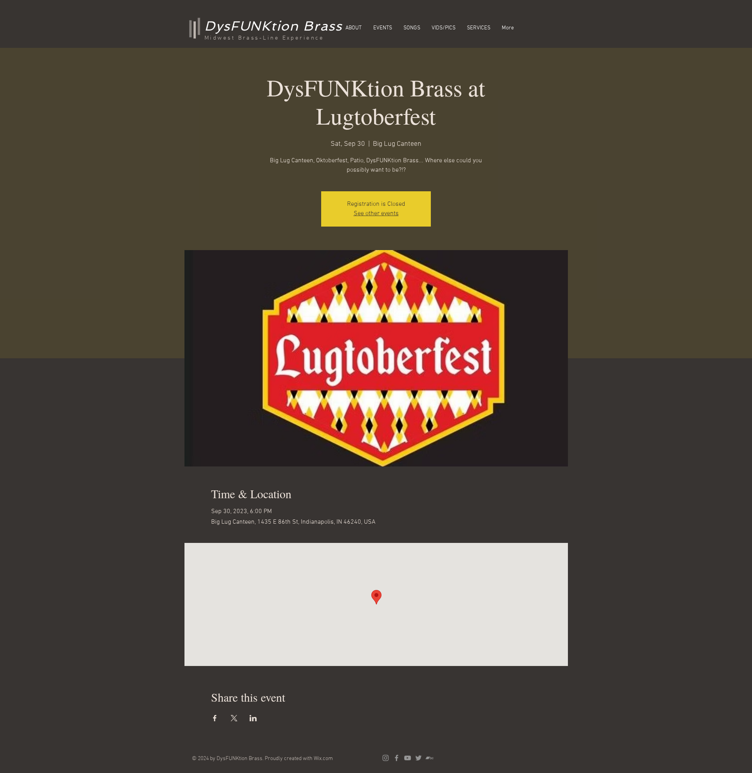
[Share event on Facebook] (215, 718)
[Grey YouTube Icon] (407, 758)
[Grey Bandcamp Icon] (429, 758)
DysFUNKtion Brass (273, 26)
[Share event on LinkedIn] (253, 718)
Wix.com (323, 758)
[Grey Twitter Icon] (418, 758)
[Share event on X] (234, 718)
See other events (376, 214)
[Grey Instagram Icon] (385, 758)
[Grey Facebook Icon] (396, 758)
